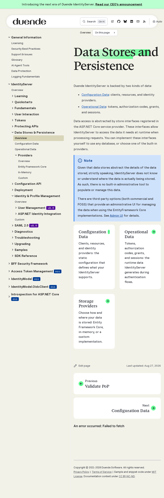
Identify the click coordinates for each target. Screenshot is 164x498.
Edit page (84, 365)
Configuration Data (95, 95)
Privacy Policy (81, 471)
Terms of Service (102, 471)
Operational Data (94, 107)
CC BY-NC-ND (127, 476)
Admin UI (116, 215)
